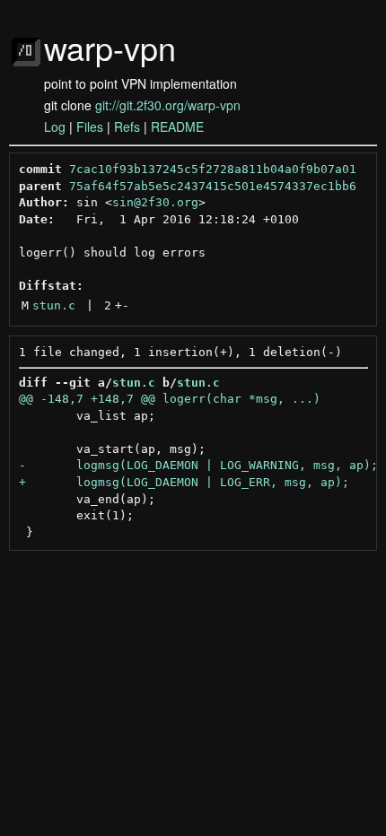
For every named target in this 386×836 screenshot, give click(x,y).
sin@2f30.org (155, 202)
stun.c (53, 305)
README (177, 126)
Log (55, 126)
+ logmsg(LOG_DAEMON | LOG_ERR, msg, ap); (184, 482)
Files (89, 126)
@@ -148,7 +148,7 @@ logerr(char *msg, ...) (169, 398)
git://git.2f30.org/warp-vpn (168, 105)
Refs (127, 126)
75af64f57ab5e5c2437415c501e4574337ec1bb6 (212, 186)
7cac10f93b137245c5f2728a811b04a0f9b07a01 (212, 169)
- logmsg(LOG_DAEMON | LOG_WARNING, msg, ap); (198, 465)
